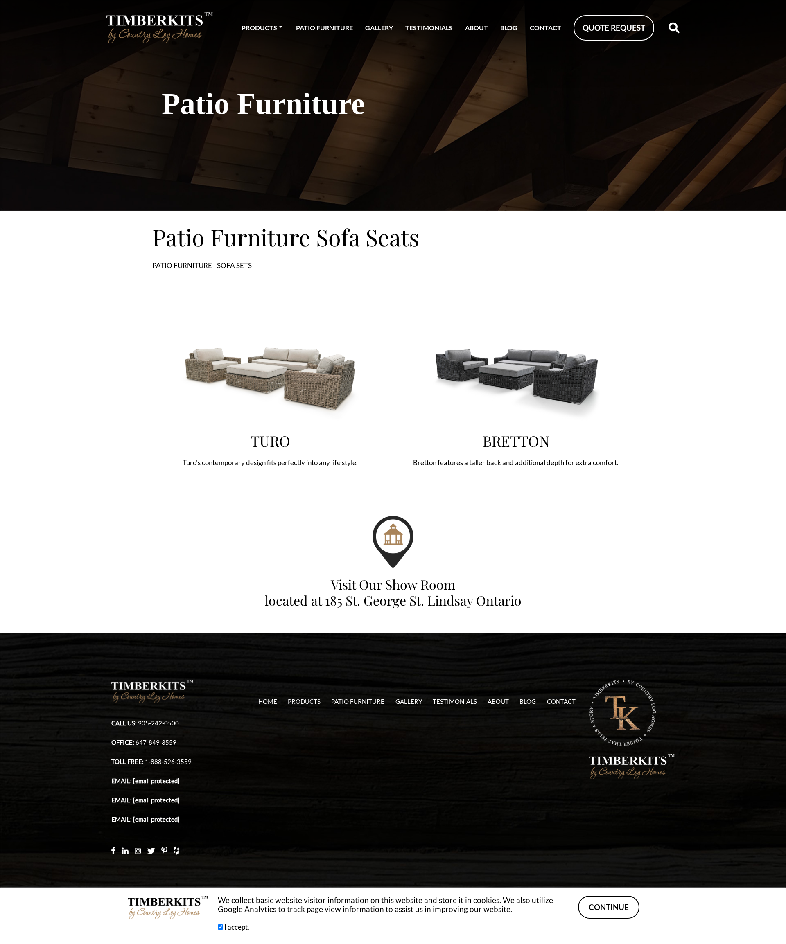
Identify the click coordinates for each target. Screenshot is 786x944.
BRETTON (516, 441)
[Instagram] (138, 850)
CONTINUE (609, 907)
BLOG (508, 28)
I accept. (236, 927)
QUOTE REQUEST (614, 27)
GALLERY (379, 28)
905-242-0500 (158, 723)
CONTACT (545, 28)
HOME (267, 701)
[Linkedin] (125, 850)
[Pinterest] (164, 850)
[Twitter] (151, 850)
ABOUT (476, 28)
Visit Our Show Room (393, 584)
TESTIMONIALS (429, 28)
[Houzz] (176, 849)
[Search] (674, 28)
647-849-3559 (156, 742)
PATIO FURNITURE (324, 28)
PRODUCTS (259, 28)
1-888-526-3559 (168, 761)
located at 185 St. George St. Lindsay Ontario (393, 600)
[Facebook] (113, 850)
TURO (270, 441)
